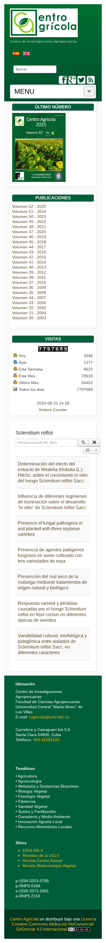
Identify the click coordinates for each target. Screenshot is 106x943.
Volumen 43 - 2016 (29, 252)
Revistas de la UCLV (41, 855)
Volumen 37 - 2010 (29, 282)
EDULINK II (33, 850)
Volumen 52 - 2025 (29, 206)
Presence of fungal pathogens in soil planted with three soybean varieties (50, 529)
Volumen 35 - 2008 (29, 292)
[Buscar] (83, 443)
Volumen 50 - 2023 (29, 216)
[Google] (72, 80)
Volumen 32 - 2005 (29, 308)
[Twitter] (81, 80)
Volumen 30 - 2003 (29, 318)
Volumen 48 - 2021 (29, 226)
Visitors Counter (53, 409)
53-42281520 (47, 739)
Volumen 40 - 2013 (29, 267)
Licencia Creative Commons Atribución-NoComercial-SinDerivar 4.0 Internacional (54, 924)
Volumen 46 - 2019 (29, 237)
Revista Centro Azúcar (42, 860)
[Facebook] (63, 80)
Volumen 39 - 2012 (29, 272)
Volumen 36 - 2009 (29, 287)
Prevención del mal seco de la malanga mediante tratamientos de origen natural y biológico (52, 582)
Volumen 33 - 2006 (29, 302)
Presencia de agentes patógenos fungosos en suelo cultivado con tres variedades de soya (51, 555)
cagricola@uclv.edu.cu (49, 717)
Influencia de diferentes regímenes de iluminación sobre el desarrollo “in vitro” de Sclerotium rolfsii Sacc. (52, 502)
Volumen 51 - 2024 (29, 211)
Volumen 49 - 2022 (29, 221)
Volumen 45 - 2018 (29, 242)
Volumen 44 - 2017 (29, 247)
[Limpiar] (94, 443)
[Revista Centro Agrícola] (44, 20)
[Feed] (91, 80)
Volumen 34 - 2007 (29, 297)
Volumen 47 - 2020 (29, 231)
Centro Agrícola (25, 919)
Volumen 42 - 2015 (29, 257)
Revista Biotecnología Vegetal (49, 865)
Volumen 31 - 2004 (29, 313)
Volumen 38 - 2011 (29, 277)
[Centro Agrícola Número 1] (39, 147)
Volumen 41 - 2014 (29, 262)
